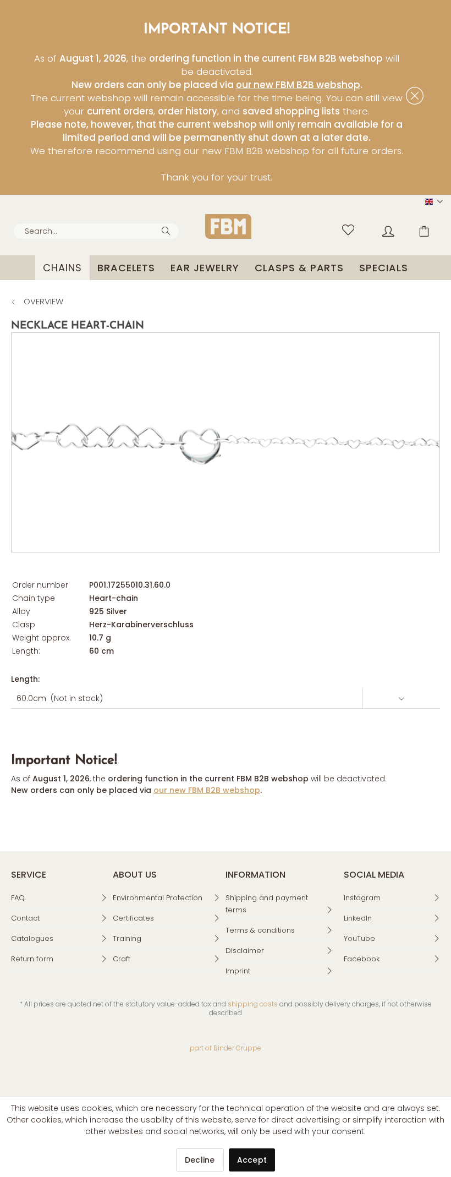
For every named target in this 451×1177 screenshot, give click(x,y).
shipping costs (253, 1004)
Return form (32, 959)
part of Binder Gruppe (225, 1048)
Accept (252, 1159)
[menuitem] (96, 231)
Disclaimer (245, 950)
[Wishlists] (342, 228)
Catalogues (32, 938)
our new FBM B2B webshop (298, 84)
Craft (121, 959)
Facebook (362, 959)
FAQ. (18, 898)
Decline (200, 1159)
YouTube (359, 938)
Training (127, 938)
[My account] (380, 228)
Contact (25, 918)
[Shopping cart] (418, 228)
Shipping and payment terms (267, 904)
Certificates (133, 918)
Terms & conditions (260, 930)
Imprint (238, 971)
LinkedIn (358, 918)
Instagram (362, 898)
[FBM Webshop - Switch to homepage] (228, 226)
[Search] (167, 230)
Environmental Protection (157, 898)
